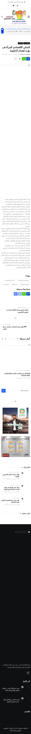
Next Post (8, 324)
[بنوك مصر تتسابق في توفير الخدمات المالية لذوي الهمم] (25, 488)
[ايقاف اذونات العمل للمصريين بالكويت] (25, 475)
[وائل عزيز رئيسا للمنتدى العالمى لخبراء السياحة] (25, 501)
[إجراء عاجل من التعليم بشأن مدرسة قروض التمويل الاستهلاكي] (25, 700)
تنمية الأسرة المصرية (9, 280)
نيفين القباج (14, 284)
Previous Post (21, 307)
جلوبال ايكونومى (8, 728)
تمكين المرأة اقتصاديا (23, 280)
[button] (5, 338)
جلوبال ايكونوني (25, 284)
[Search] (2, 17)
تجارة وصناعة (17, 370)
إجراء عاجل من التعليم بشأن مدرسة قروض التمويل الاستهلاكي (11, 701)
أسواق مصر (27, 370)
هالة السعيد (6, 284)
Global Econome (25, 54)
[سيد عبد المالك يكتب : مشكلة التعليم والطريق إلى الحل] (25, 689)
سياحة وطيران (16, 497)
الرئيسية (22, 370)
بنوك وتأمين (12, 485)
